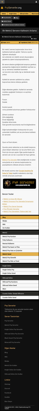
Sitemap (7, 384)
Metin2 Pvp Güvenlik (9, 258)
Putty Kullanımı (7, 240)
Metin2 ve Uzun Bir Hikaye (13, 199)
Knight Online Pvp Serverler (13, 329)
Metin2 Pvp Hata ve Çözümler (12, 250)
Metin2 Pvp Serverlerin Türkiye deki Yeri (17, 211)
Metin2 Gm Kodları (11, 365)
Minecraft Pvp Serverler (12, 342)
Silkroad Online (24, 13)
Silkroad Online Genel (9, 285)
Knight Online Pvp (8, 270)
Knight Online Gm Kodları (13, 370)
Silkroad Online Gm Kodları (13, 374)
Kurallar (7, 397)
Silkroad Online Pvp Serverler (14, 334)
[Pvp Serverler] (11, 8)
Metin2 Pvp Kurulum (9, 236)
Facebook (8, 393)
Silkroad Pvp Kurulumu (10, 282)
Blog (4, 217)
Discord (7, 388)
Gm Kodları (6, 228)
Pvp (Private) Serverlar (11, 209)
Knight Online (13, 13)
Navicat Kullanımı (8, 243)
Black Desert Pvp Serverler (13, 338)
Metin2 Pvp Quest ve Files (11, 247)
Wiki (3, 224)
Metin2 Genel (6, 254)
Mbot (4, 289)
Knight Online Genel (9, 273)
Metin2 (4, 13)
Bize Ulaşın (8, 401)
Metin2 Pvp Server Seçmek (13, 206)
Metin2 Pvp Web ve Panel (10, 261)
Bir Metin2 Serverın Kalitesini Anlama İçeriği (16, 37)
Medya (4, 221)
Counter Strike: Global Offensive (13, 294)
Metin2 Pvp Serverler (9, 160)
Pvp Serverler (9, 321)
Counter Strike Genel (9, 297)
